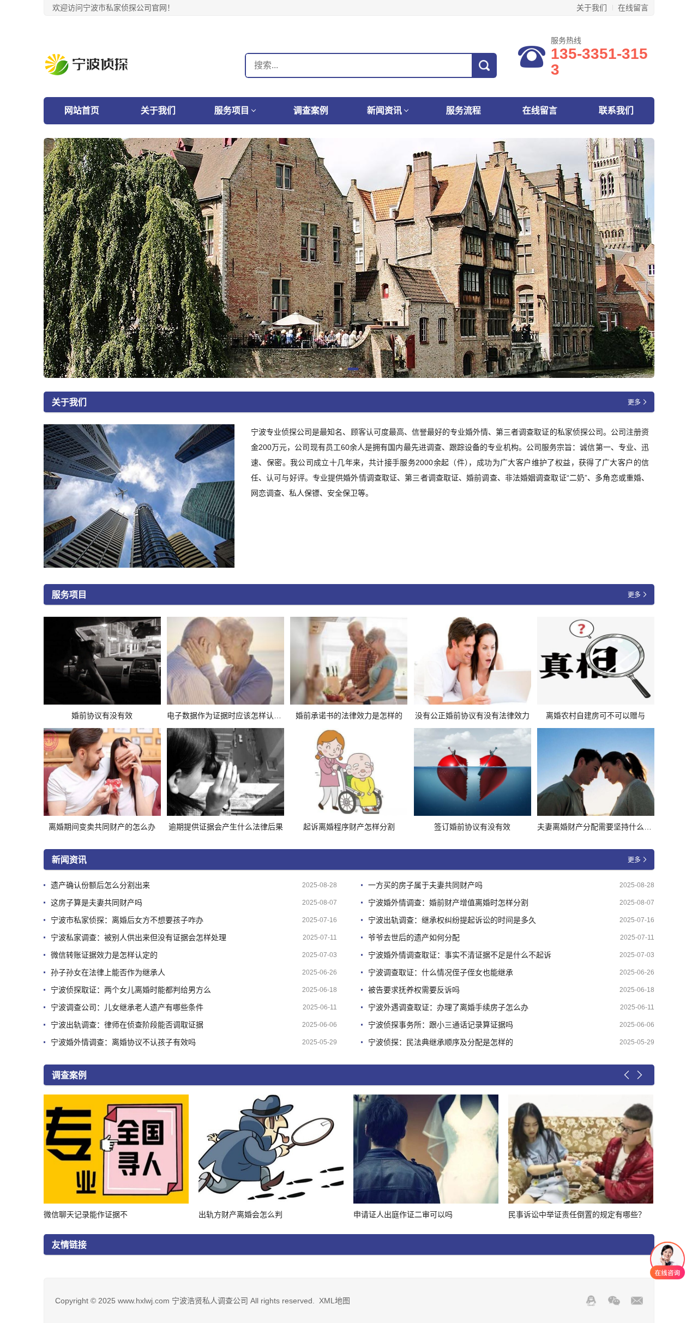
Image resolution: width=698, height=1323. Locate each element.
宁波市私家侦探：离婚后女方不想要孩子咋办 (127, 920)
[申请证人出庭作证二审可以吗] (271, 1149)
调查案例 (310, 110)
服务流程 (463, 110)
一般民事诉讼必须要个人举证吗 (561, 1214)
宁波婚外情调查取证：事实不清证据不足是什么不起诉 (459, 955)
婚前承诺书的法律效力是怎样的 (349, 715)
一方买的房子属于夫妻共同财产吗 (425, 885)
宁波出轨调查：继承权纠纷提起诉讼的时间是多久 (452, 920)
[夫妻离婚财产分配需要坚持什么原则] (595, 772)
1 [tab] (345, 369)
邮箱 (637, 1301)
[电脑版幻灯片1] (349, 258)
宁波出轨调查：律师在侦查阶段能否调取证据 (127, 1024)
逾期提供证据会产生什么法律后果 (226, 826)
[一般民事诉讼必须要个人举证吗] (580, 1149)
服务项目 (231, 110)
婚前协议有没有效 (102, 715)
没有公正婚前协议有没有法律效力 (472, 715)
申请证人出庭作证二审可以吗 (248, 1214)
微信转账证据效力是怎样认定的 (104, 955)
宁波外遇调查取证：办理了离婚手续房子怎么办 (448, 1007)
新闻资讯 (384, 110)
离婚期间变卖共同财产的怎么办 (102, 826)
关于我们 (591, 7)
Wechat (614, 1301)
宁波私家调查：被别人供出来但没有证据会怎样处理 (138, 937)
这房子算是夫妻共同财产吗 (96, 902)
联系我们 (616, 110)
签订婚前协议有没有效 (472, 826)
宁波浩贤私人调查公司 (102, 65)
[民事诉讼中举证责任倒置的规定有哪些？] (425, 1149)
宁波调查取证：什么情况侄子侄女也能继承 (440, 972)
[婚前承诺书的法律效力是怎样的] (348, 661)
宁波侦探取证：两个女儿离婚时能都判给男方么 (131, 989)
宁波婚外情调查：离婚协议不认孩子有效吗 (123, 1042)
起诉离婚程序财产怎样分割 (349, 826)
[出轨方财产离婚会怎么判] (116, 1149)
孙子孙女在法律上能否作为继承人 (108, 972)
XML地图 (334, 1300)
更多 (634, 402)
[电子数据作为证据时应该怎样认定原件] (225, 661)
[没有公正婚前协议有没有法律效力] (472, 661)
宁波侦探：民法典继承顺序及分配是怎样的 (440, 1042)
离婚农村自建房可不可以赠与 (595, 715)
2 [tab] (357, 369)
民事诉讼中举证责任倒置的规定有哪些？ (422, 1214)
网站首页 (81, 110)
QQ (591, 1301)
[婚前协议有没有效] (102, 661)
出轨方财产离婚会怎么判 (86, 1214)
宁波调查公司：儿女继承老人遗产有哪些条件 (127, 1007)
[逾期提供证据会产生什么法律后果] (225, 772)
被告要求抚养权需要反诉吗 (414, 989)
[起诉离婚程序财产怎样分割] (348, 772)
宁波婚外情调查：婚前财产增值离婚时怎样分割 (448, 902)
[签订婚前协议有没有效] (472, 772)
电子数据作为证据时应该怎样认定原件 (232, 715)
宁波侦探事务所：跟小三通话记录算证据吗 (440, 1024)
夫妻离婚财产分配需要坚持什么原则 (598, 826)
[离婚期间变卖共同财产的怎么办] (102, 772)
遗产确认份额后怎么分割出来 (100, 885)
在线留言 (633, 7)
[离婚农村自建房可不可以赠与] (595, 661)
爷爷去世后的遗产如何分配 (414, 937)
